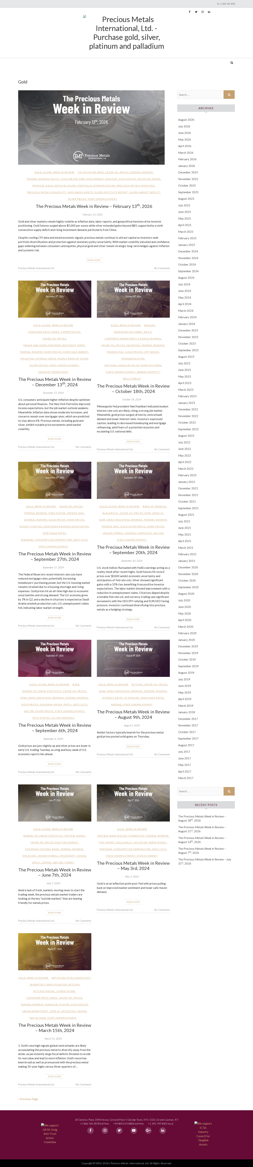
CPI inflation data (91, 172)
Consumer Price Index (43, 332)
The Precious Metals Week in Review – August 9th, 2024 (133, 714)
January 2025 (186, 244)
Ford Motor (57, 513)
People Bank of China (73, 358)
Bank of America (154, 506)
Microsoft (68, 856)
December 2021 (188, 488)
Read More (94, 260)
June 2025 (184, 211)
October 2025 (187, 185)
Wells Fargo (132, 378)
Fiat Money (107, 842)
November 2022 (188, 416)
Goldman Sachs (51, 704)
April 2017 (184, 771)
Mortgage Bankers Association (66, 526)
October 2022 (187, 422)
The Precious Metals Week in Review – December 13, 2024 (54, 381)
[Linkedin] (162, 1130)
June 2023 (184, 369)
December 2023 (188, 330)
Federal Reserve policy (43, 179)
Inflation (27, 358)
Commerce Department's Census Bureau (133, 338)
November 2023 (188, 337)
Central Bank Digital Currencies (120, 835)
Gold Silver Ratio (133, 526)
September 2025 (188, 192)
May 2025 (184, 218)
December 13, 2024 (53, 392)
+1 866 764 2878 (227, 3)
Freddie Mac (115, 352)
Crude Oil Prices (117, 172)
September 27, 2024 (53, 567)
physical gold (42, 185)
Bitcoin (137, 684)
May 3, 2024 (132, 876)
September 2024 (188, 271)
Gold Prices (127, 179)
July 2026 (184, 126)
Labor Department (35, 1011)
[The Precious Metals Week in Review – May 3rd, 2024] (133, 803)
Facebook (133, 345)
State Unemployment (102, 199)
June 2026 (184, 132)
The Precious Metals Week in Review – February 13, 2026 (94, 206)
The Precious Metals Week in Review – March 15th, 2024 (54, 1027)
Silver (47, 172)
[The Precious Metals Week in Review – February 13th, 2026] (94, 127)
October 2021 (187, 501)
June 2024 (184, 290)
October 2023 (187, 343)
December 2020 (188, 567)
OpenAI (46, 862)
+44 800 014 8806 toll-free (128, 1123)
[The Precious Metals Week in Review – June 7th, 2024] (54, 803)
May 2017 (184, 764)
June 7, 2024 (53, 883)
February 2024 (187, 317)
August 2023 (186, 356)
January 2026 (186, 165)
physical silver (65, 185)
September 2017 (188, 738)
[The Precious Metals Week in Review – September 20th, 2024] (133, 480)
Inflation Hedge (149, 179)
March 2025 (185, 231)
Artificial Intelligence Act (71, 978)
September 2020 (188, 587)
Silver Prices (77, 199)
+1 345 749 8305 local (160, 1123)
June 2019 (184, 685)
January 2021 (186, 560)
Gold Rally (124, 842)
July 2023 (184, 363)
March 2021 (185, 547)
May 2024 (184, 297)
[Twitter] (119, 1130)
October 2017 (187, 732)
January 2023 (186, 402)
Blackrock (110, 513)
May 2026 (184, 139)
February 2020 (187, 633)
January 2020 (186, 639)
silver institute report (111, 192)
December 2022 (188, 409)
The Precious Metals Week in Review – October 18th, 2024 (133, 388)
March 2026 (185, 152)
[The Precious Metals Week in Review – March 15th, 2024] (54, 951)
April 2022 (184, 462)
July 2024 (184, 284)
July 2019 (184, 679)
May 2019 (184, 692)
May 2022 (184, 455)
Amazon (149, 325)
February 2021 (187, 554)
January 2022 (186, 481)
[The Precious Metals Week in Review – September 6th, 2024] (54, 658)
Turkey (69, 862)
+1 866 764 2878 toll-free (94, 1123)
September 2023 (188, 350)
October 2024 (187, 264)
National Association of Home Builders (133, 365)
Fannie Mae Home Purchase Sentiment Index (54, 345)
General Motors (35, 520)
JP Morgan (131, 698)
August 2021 (186, 514)
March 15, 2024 (53, 1038)
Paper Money (158, 842)
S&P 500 (158, 533)
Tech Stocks (41, 718)
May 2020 (184, 613)
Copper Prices (70, 332)
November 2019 (188, 653)
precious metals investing (136, 185)
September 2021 (188, 508)
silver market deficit (144, 192)
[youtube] (134, 1130)
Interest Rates (46, 358)
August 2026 (186, 119)
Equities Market (66, 842)
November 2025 (188, 179)
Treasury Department (53, 372)
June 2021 (184, 527)
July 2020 (184, 600)
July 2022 (184, 442)
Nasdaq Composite (138, 533)
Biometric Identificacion (49, 984)
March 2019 (185, 705)
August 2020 (186, 593)
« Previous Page (28, 1099)
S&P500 (81, 1011)
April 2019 (184, 699)
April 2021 (184, 541)
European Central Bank (42, 849)
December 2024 (188, 251)
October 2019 (187, 659)
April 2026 (184, 146)
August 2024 (186, 277)
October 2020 (187, 580)
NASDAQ (116, 704)
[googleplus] (148, 1130)
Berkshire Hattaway (128, 332)
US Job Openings (62, 718)
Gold (38, 172)
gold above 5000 (73, 179)
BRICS (148, 332)
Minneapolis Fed (132, 358)
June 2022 (184, 448)
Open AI (55, 1011)
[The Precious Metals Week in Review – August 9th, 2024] (133, 658)
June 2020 (184, 606)
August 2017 (186, 745)
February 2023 (187, 396)
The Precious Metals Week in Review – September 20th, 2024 (133, 549)
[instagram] (105, 1130)
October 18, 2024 (131, 399)
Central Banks (74, 835)
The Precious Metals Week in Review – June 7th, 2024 (54, 872)
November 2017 (188, 725)
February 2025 (187, 238)
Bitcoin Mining (44, 991)
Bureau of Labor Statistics (41, 691)
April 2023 (184, 383)
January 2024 (186, 323)
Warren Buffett (148, 372)
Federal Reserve (141, 172)
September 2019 (188, 666)
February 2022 (187, 475)
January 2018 (186, 712)
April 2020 (184, 620)
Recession (68, 1011)
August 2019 (186, 672)
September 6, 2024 (53, 738)
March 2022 (185, 468)
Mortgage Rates (54, 533)
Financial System (57, 1004)
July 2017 (184, 751)
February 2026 (187, 159)
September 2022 (188, 429)
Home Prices (52, 352)
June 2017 (184, 758)
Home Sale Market (76, 352)
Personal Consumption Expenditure (46, 540)
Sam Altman (37, 1018)
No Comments (162, 268)
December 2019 (188, 646)
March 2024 (185, 310)
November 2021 (188, 495)
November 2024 (188, 258)
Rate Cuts (81, 540)
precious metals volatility (46, 192)
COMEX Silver (65, 991)
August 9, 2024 (132, 725)
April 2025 (184, 225)
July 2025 (184, 205)
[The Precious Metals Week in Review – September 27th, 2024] (54, 480)
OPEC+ (68, 704)
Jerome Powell (113, 533)
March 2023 (185, 389)
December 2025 (188, 172)
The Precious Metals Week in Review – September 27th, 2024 (54, 556)
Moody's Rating (31, 526)
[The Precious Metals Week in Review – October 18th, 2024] (133, 299)
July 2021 (184, 521)
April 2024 (184, 304)
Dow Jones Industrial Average (121, 520)
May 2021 (184, 534)
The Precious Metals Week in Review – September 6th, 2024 (54, 727)
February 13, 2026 (93, 214)
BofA (76, 684)
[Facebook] (90, 1130)
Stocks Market (147, 856)
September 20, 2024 (131, 560)
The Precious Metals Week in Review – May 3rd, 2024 (133, 865)
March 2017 (185, 778)
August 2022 (186, 435)
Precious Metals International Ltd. (46, 60)
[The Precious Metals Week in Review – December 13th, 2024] (54, 299)
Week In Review (63, 172)
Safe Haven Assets (80, 192)
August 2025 (186, 198)
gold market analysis (101, 179)
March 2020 (185, 626)
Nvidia (81, 856)
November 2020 (188, 574)
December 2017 (188, 718)
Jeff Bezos (151, 352)
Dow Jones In (154, 513)
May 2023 (184, 376)
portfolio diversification (96, 185)
